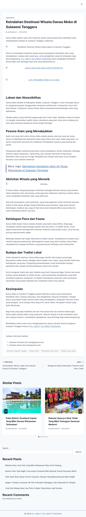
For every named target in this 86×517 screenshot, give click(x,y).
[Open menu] (81, 4)
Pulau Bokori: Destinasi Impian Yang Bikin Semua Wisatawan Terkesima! (21, 421)
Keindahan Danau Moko (50, 351)
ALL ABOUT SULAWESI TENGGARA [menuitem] (36, 59)
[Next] (80, 411)
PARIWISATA (10, 18)
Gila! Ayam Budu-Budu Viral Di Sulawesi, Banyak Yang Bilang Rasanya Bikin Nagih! (40, 477)
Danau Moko (34, 351)
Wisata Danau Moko (68, 351)
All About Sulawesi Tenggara (17, 351)
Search (5, 448)
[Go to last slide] (6, 411)
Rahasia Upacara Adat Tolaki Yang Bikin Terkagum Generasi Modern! (63, 421)
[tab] (38, 436)
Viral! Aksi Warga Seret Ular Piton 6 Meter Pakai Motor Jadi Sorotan (33, 488)
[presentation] (22, 400)
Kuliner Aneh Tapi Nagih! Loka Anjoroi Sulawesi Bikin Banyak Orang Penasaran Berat (40, 471)
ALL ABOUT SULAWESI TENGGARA (46, 514)
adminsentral (12, 32)
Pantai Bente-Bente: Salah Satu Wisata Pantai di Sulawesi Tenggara (19, 365)
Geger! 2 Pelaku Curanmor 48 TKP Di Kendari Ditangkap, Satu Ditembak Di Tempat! (40, 483)
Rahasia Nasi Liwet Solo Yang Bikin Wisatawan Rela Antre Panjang (33, 465)
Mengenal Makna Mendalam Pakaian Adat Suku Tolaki (65, 365)
